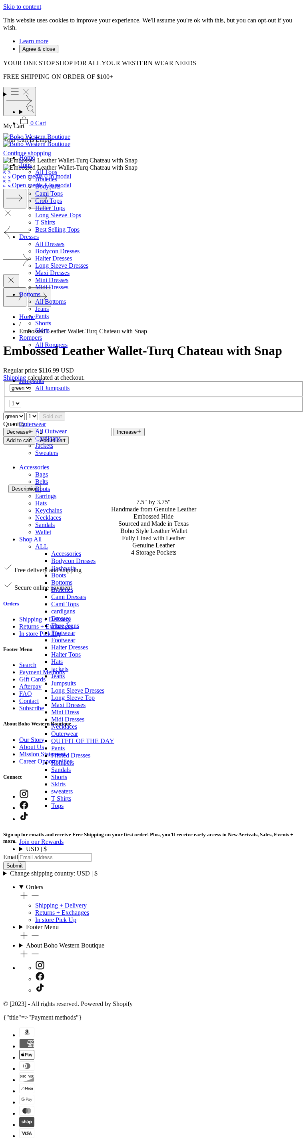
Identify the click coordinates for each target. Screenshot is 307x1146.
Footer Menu (42, 927)
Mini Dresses (51, 279)
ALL (41, 546)
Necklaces (48, 517)
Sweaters (46, 452)
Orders (34, 887)
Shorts (43, 323)
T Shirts (45, 222)
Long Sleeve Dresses (61, 265)
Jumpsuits (31, 380)
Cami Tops (49, 193)
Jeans (42, 308)
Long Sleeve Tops (58, 215)
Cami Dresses (68, 596)
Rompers (30, 337)
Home (27, 157)
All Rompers (51, 344)
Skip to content (22, 6)
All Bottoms (50, 301)
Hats (41, 503)
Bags (41, 474)
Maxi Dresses (52, 272)
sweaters (62, 791)
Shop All (30, 539)
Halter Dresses (53, 258)
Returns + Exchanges (62, 912)
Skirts (42, 330)
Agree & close (38, 49)
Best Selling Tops (57, 229)
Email (10, 856)
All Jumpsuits (52, 388)
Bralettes (46, 179)
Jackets (44, 445)
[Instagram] (40, 967)
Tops (25, 164)
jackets (59, 668)
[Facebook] (40, 979)
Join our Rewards (41, 841)
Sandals (45, 524)
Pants (42, 316)
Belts (41, 481)
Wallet (43, 532)
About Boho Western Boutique (65, 945)
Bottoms (29, 294)
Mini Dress (65, 712)
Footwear (63, 632)
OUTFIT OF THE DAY (82, 740)
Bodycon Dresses (57, 251)
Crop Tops (48, 200)
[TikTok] (40, 990)
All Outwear (51, 431)
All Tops (46, 171)
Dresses (29, 236)
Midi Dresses (51, 287)
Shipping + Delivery (61, 905)
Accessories (34, 467)
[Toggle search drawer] (161, 110)
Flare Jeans (65, 625)
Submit (14, 866)
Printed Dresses (70, 755)
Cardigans (48, 438)
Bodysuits (47, 186)
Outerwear (32, 424)
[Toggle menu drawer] (153, 92)
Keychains (48, 510)
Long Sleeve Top (73, 697)
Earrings (45, 496)
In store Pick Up (55, 919)
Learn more (33, 41)
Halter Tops (50, 207)
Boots (42, 488)
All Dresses (49, 243)
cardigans (63, 611)
